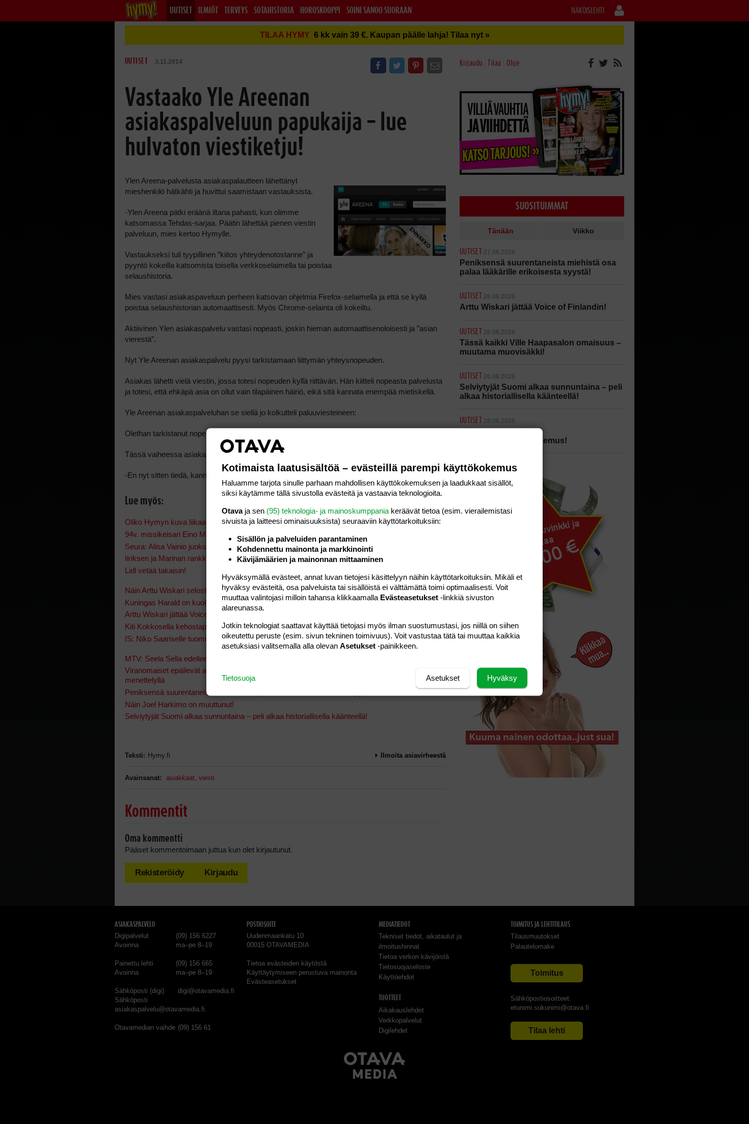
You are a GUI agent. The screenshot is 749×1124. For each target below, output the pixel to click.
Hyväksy (502, 678)
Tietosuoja (238, 678)
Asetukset (443, 678)
